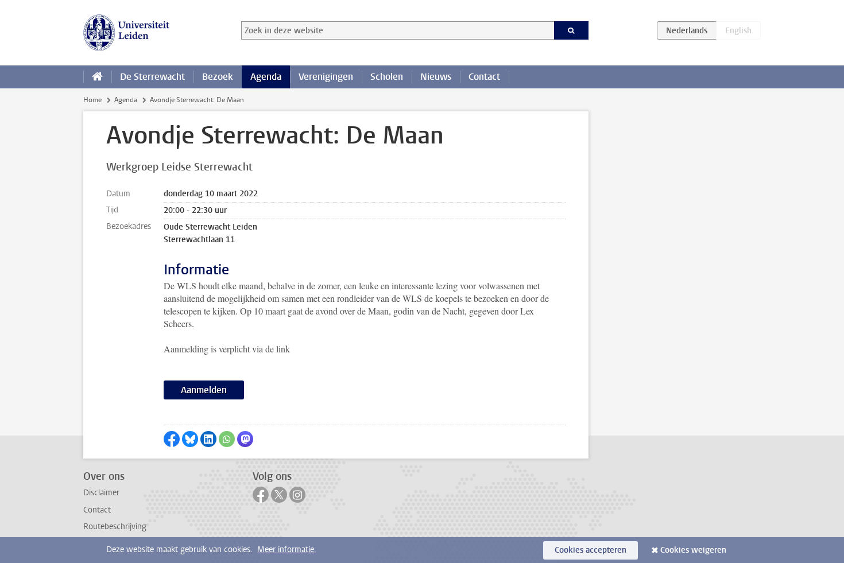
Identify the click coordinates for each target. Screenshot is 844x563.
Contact (484, 77)
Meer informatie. (286, 549)
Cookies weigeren (693, 550)
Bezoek (217, 77)
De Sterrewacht (152, 77)
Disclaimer (101, 492)
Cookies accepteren (590, 550)
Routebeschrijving (114, 526)
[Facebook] (261, 495)
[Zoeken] (571, 30)
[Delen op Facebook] (172, 439)
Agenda (265, 77)
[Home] (97, 76)
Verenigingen (326, 77)
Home (92, 99)
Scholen (386, 77)
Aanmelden (204, 390)
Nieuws (435, 77)
